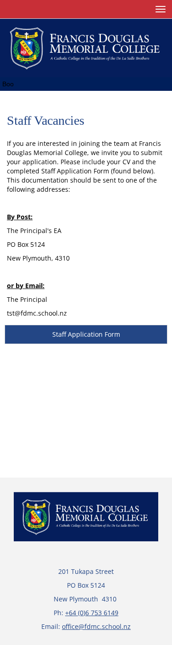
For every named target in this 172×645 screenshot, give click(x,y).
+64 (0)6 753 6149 (91, 612)
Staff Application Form (86, 334)
